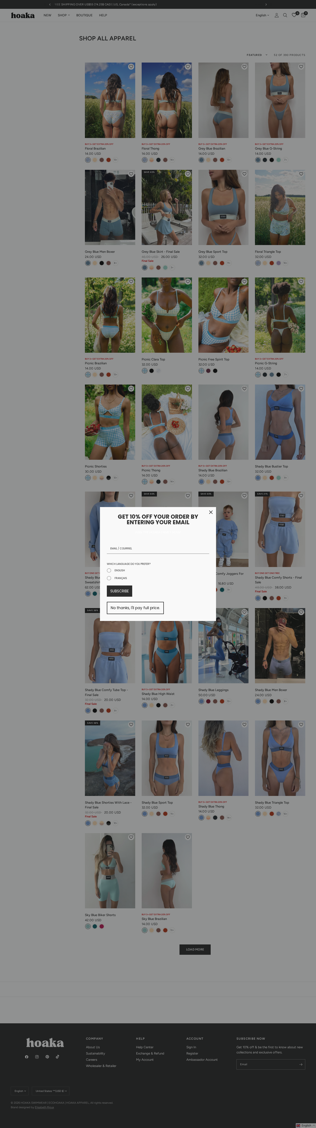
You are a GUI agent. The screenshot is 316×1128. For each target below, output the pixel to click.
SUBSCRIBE (119, 591)
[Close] (211, 512)
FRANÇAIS (121, 578)
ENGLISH (120, 570)
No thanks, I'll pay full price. (135, 607)
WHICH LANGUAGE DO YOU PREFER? (129, 564)
